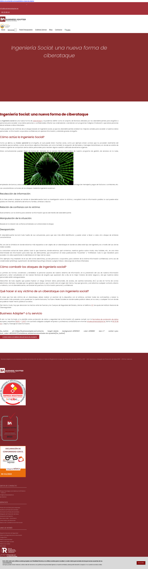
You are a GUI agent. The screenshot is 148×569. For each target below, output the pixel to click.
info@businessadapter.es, (96, 321)
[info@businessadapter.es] (26, 4)
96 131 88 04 (5, 12)
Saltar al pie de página (26, 1)
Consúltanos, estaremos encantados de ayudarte (19, 337)
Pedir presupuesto (26, 30)
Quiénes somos (41, 30)
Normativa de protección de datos (105, 319)
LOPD (23, 321)
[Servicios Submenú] (15, 30)
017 (92, 305)
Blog (50, 30)
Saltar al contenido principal (9, 1)
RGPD (18, 321)
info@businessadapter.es (9, 9)
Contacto (58, 30)
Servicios (11, 30)
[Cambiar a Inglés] (67, 30)
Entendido (141, 563)
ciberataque (37, 121)
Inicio (3, 30)
